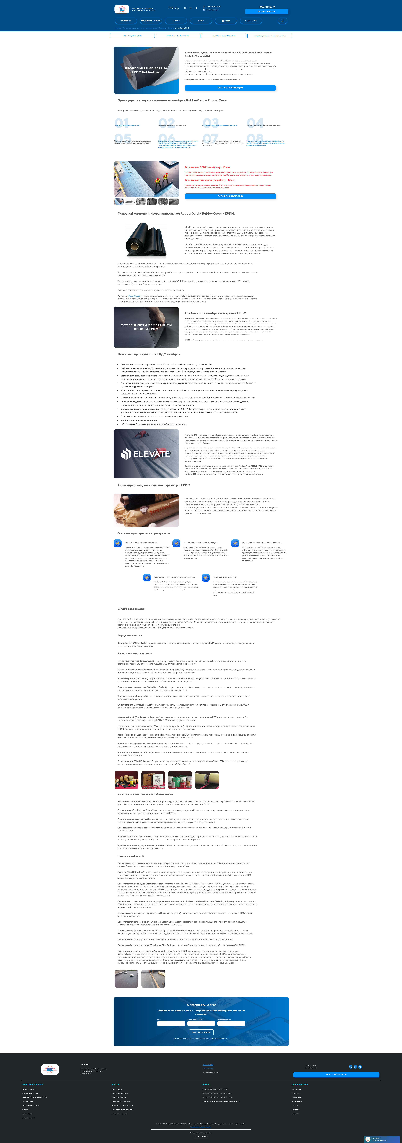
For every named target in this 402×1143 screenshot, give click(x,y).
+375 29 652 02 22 (208, 1068)
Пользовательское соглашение (200, 1127)
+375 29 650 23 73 (208, 1065)
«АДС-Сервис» (135, 296)
